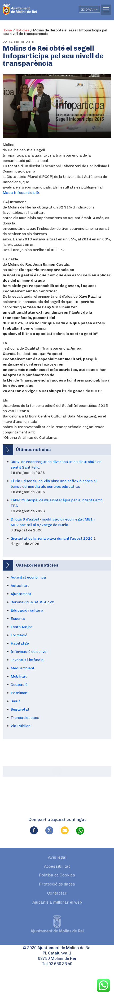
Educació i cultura (27, 610)
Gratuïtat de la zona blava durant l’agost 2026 (52, 538)
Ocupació (19, 684)
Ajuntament (21, 594)
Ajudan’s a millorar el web (57, 902)
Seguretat (20, 709)
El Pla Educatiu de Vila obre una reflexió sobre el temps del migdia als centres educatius (54, 484)
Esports (18, 618)
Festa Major (22, 627)
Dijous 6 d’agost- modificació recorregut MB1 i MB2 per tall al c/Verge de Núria (53, 522)
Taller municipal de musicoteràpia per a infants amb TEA (57, 503)
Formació (19, 635)
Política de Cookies (57, 875)
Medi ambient (22, 668)
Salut (15, 701)
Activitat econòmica (28, 577)
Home (7, 30)
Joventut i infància (27, 660)
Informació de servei (29, 651)
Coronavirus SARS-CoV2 (32, 602)
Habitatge (20, 643)
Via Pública (21, 726)
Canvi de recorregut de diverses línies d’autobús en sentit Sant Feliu (56, 465)
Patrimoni (19, 693)
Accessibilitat (57, 866)
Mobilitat (19, 676)
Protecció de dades (57, 884)
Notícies (22, 30)
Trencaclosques (25, 717)
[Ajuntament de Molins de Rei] (30, 6)
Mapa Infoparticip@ (21, 192)
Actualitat (20, 585)
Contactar (57, 893)
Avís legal (57, 857)
